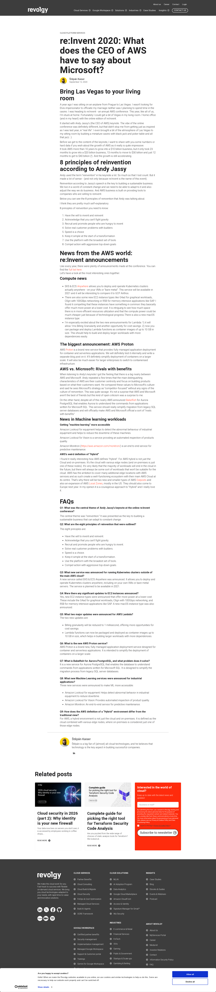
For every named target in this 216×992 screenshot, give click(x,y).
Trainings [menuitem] (81, 959)
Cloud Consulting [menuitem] (84, 884)
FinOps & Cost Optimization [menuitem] (89, 899)
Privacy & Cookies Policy (160, 820)
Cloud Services (81, 10)
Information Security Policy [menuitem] (162, 960)
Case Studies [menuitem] (155, 879)
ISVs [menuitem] (116, 944)
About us (157, 4)
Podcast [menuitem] (153, 899)
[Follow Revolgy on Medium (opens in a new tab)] (45, 920)
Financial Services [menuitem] (121, 934)
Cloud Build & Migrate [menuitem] (86, 889)
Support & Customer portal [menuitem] (89, 954)
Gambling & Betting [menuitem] (122, 963)
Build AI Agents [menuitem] (83, 909)
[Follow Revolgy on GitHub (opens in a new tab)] (59, 911)
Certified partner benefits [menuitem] (88, 934)
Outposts (141, 479)
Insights (162, 10)
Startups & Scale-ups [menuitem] (123, 958)
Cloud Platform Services (72, 33)
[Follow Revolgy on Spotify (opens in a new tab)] (52, 920)
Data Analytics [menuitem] (120, 889)
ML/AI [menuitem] (116, 879)
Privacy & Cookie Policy (162, 826)
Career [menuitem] (153, 940)
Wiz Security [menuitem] (119, 914)
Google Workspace (101, 10)
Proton (69, 349)
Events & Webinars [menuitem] (158, 894)
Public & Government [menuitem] (123, 953)
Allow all (190, 974)
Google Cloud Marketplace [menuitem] (125, 894)
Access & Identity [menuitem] (121, 904)
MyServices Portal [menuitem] (158, 935)
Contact (175, 4)
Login (184, 4)
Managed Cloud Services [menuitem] (88, 904)
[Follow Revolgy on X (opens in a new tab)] (46, 911)
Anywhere (82, 286)
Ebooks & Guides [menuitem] (157, 889)
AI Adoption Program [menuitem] (123, 884)
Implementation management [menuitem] (90, 944)
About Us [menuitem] (154, 930)
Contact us (180, 10)
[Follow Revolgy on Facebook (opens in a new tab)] (52, 911)
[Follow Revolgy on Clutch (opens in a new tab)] (39, 920)
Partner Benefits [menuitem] (84, 879)
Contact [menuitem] (153, 955)
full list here (75, 269)
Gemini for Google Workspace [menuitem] (90, 964)
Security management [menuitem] (87, 939)
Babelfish (131, 400)
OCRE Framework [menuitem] (85, 914)
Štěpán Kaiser (77, 79)
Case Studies (149, 10)
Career (166, 4)
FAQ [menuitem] (151, 964)
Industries (133, 10)
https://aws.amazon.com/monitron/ (100, 445)
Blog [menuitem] (152, 884)
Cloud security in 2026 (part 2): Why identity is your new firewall (57, 818)
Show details (43, 987)
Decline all (190, 982)
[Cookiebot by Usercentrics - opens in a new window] (21, 987)
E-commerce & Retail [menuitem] (123, 929)
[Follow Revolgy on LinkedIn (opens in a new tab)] (39, 911)
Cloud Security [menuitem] (83, 894)
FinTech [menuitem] (117, 939)
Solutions (119, 10)
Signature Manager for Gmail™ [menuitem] (127, 909)
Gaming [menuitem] (117, 949)
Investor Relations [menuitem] (158, 950)
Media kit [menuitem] (154, 945)
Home (5, 18)
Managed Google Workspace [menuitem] (90, 949)
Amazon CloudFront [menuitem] (122, 899)
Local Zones (96, 483)
